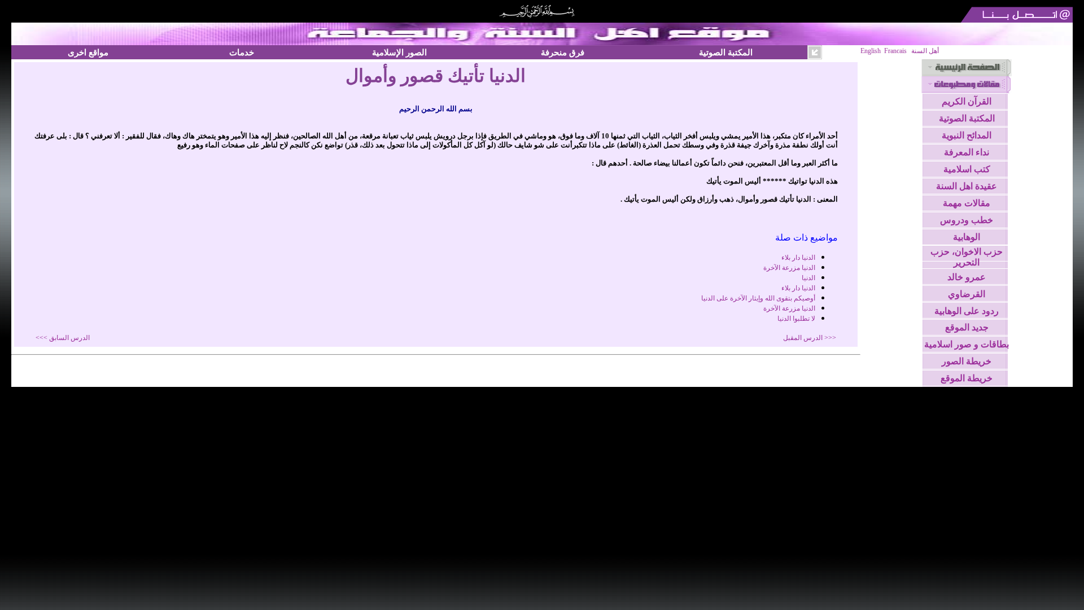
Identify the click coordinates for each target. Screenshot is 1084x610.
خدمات (241, 52)
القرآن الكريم (966, 101)
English (870, 51)
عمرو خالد (966, 277)
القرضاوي (966, 294)
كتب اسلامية (966, 169)
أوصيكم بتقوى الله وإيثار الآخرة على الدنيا (758, 298)
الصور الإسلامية (399, 52)
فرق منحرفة (562, 52)
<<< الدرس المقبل (809, 338)
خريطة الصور (966, 361)
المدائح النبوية (966, 135)
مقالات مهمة (966, 203)
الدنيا (808, 278)
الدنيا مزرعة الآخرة (789, 268)
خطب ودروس (966, 220)
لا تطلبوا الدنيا (796, 319)
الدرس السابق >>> (63, 338)
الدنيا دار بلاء (798, 258)
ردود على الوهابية (966, 311)
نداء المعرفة (966, 152)
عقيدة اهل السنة (966, 186)
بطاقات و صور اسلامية (966, 344)
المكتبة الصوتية (726, 52)
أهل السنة (925, 51)
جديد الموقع (967, 327)
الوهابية (966, 237)
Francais (895, 51)
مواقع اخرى (88, 52)
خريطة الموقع (967, 378)
